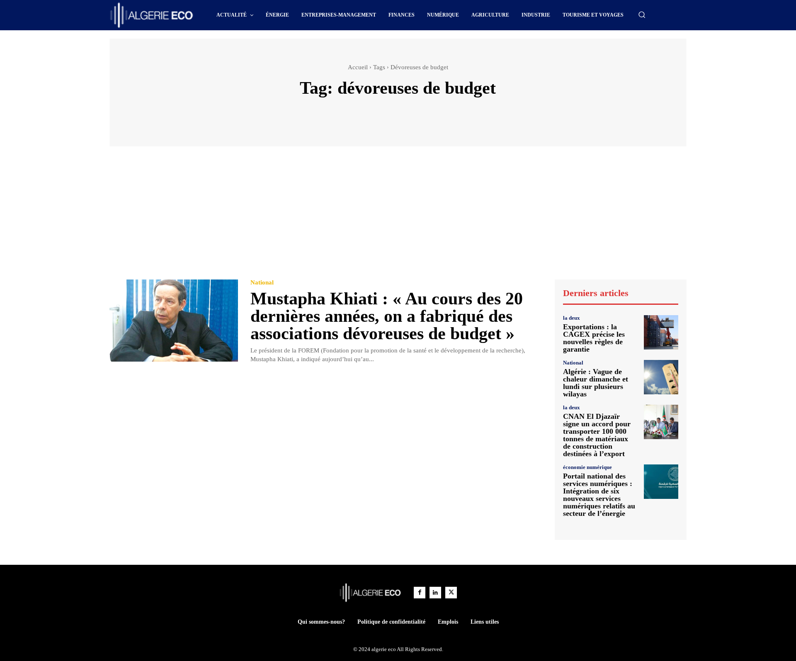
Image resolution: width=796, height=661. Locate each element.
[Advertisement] (398, 217)
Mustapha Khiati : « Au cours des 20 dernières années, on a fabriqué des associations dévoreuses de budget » (386, 316)
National (262, 282)
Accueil (358, 67)
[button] (642, 14)
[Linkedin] (435, 592)
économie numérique (587, 467)
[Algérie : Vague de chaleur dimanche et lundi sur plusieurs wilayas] (661, 377)
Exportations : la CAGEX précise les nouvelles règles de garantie (594, 338)
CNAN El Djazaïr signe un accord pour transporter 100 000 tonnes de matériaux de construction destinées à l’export (597, 435)
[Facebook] (419, 592)
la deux (571, 318)
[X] (451, 592)
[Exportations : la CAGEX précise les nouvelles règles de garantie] (661, 332)
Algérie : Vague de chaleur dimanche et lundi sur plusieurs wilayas (595, 382)
